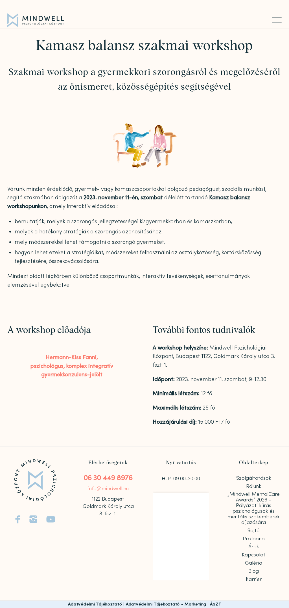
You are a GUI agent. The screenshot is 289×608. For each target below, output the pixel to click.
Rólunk (253, 486)
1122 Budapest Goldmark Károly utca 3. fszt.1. (108, 506)
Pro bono (254, 539)
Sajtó (254, 531)
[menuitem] (275, 20)
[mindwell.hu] (35, 20)
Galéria (253, 563)
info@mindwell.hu (108, 489)
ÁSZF (215, 604)
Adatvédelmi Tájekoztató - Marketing (166, 604)
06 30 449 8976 (108, 478)
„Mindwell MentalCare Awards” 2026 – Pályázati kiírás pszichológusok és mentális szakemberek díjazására (253, 508)
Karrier (254, 579)
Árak (253, 547)
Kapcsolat (253, 555)
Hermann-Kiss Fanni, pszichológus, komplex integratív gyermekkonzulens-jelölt (71, 366)
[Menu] (275, 20)
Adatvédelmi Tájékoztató (95, 604)
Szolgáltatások (253, 478)
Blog (253, 571)
